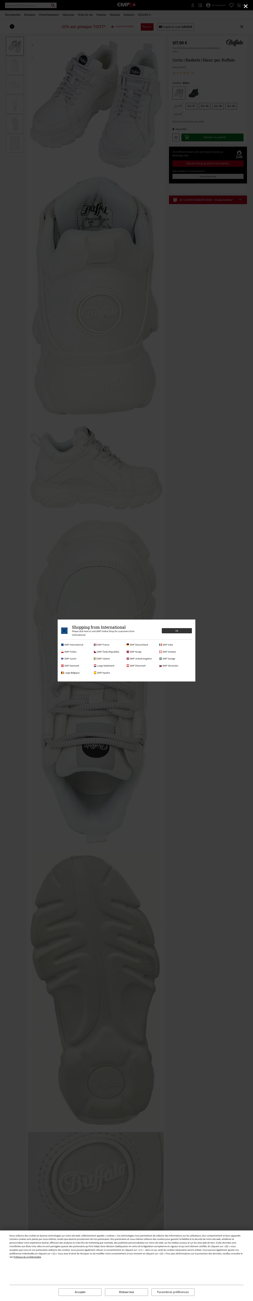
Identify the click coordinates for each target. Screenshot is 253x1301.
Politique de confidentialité (27, 1256)
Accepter (80, 1292)
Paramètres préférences (173, 1292)
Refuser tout (126, 1292)
